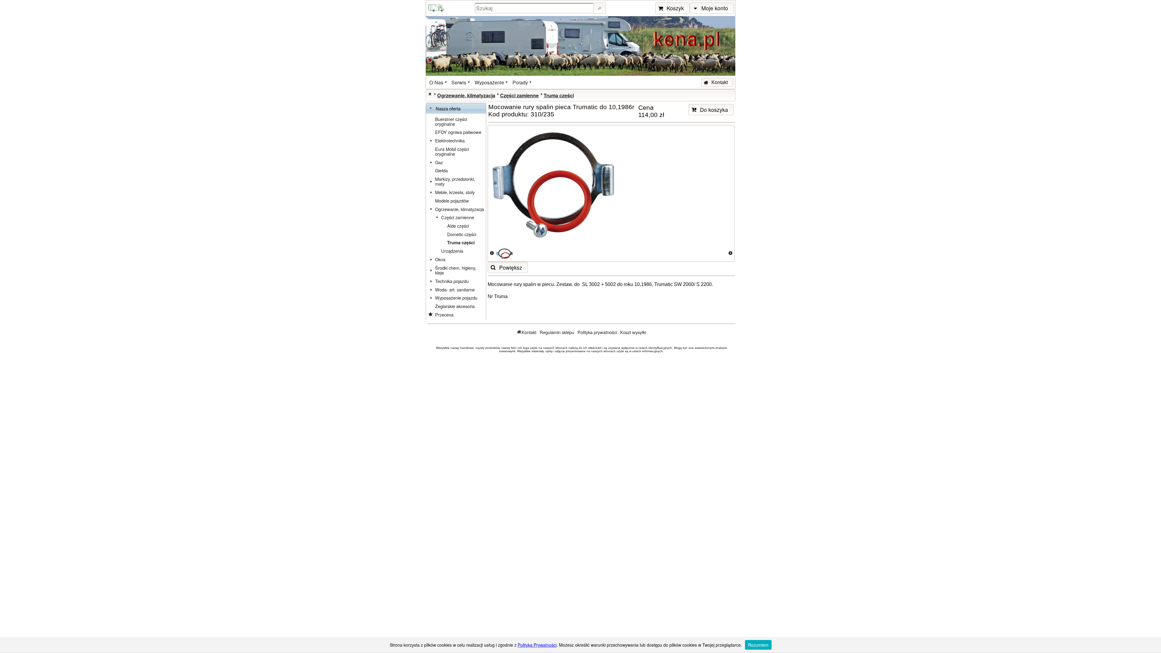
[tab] (456, 108)
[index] (430, 93)
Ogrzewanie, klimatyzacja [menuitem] (459, 209)
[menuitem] (439, 82)
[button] (599, 8)
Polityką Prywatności (537, 645)
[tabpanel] (456, 217)
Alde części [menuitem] (458, 226)
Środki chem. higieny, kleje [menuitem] (455, 270)
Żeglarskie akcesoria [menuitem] (455, 306)
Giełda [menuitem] (441, 170)
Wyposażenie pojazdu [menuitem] (456, 297)
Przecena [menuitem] (444, 314)
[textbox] (535, 8)
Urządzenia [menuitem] (452, 251)
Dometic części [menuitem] (461, 234)
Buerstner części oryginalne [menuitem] (451, 121)
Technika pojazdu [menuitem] (452, 281)
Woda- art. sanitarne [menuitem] (455, 289)
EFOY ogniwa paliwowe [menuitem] (458, 132)
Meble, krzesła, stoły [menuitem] (455, 192)
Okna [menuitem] (440, 259)
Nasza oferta (448, 108)
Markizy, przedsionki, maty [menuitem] (455, 181)
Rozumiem (758, 645)
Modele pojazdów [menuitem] (452, 200)
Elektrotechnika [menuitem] (450, 140)
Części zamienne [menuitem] (457, 217)
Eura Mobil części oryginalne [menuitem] (452, 151)
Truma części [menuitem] (461, 242)
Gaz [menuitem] (439, 162)
